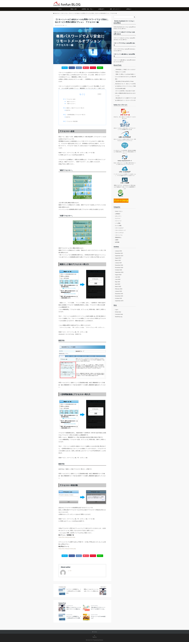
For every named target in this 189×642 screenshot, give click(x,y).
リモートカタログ (119, 228)
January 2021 (118, 262)
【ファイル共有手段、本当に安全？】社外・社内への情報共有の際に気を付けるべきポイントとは (125, 93)
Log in (116, 309)
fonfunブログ (57, 13)
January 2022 (118, 251)
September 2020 (119, 272)
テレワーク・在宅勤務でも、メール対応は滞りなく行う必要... (73, 617)
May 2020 (117, 281)
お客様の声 (101, 9)
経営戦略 (117, 242)
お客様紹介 (117, 213)
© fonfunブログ (89, 640)
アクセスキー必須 (70, 99)
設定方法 (68, 110)
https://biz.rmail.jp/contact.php (67, 548)
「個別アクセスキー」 (71, 101)
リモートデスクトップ (120, 230)
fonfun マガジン (119, 211)
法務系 (116, 239)
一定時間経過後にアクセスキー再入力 (75, 114)
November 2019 (119, 296)
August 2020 (118, 274)
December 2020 (119, 265)
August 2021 (118, 258)
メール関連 (117, 223)
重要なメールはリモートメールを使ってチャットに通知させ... (73, 608)
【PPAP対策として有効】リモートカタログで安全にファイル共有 (125, 70)
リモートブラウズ (119, 232)
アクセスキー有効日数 (72, 121)
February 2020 (118, 288)
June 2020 (117, 279)
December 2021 (119, 253)
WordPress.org (118, 316)
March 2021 (118, 260)
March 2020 (118, 286)
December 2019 (119, 293)
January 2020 (118, 291)
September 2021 (119, 255)
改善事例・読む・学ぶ (87, 9)
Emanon (101, 640)
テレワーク (117, 218)
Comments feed (119, 314)
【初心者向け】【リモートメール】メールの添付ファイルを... (98, 608)
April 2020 (117, 284)
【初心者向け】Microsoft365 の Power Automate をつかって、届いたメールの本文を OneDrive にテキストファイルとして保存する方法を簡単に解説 (125, 85)
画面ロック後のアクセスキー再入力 (75, 108)
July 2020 (117, 277)
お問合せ (128, 9)
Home (60, 9)
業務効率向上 (118, 237)
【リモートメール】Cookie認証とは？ (98, 617)
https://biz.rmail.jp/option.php (67, 537)
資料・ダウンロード (115, 9)
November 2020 (119, 267)
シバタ (65, 25)
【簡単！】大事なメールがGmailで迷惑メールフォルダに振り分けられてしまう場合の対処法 (125, 77)
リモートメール (118, 235)
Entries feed (118, 312)
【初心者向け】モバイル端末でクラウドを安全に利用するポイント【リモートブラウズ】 (125, 99)
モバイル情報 (118, 225)
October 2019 (118, 298)
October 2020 (118, 269)
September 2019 (119, 300)
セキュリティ (118, 216)
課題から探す (74, 9)
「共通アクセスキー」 (71, 103)
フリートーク (118, 220)
